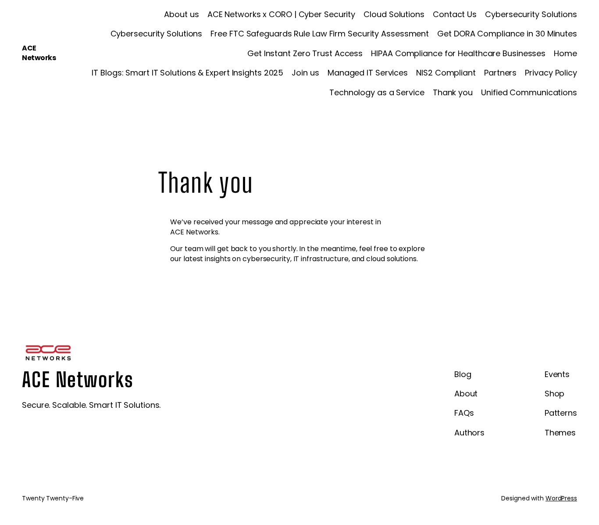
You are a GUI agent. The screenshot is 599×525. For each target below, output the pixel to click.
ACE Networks (39, 53)
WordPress (561, 498)
